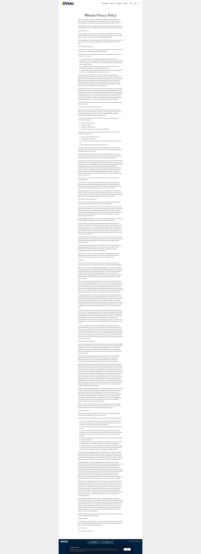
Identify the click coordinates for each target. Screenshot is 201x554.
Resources (119, 3)
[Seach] (139, 3)
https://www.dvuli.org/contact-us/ (86, 531)
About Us (112, 3)
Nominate (93, 542)
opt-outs (119, 321)
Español (126, 3)
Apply (107, 542)
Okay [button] (127, 549)
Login (135, 3)
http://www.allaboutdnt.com (84, 338)
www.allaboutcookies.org (91, 334)
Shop (130, 3)
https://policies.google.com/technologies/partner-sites (101, 319)
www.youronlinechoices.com (105, 334)
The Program (105, 3)
